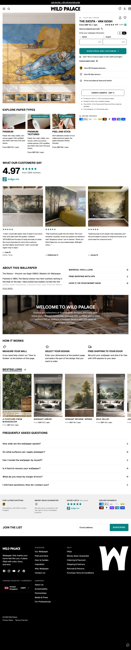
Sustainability (41, 589)
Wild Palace (13, 617)
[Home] (80, 18)
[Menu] (4, 8)
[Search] (9, 9)
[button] (91, 28)
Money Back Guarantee (78, 556)
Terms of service (21, 620)
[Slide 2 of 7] (21, 97)
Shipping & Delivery (76, 564)
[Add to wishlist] (125, 18)
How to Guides (41, 560)
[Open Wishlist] (120, 9)
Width (84, 37)
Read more (8, 288)
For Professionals (43, 601)
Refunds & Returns (75, 568)
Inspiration (39, 564)
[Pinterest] (23, 571)
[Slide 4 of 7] (44, 97)
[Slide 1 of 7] (10, 97)
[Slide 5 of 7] (56, 97)
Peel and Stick (41, 556)
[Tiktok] (18, 571)
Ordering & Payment (76, 560)
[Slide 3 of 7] (33, 97)
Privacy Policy (8, 620)
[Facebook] (4, 571)
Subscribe (119, 527)
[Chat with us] (128, 645)
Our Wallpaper (41, 551)
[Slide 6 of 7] (67, 97)
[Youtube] (13, 571)
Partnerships (40, 593)
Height (108, 37)
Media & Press (41, 597)
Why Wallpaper (42, 568)
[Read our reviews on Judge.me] (11, 179)
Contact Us (40, 572)
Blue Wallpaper (91, 18)
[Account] (125, 8)
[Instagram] (8, 571)
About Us (39, 584)
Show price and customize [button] (102, 51)
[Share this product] (120, 18)
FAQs (69, 551)
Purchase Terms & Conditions (80, 572)
